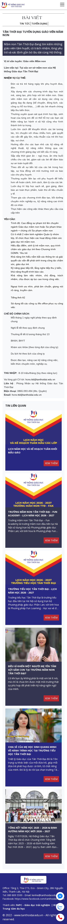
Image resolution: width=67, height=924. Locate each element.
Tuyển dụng (39, 23)
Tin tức (25, 23)
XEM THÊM (51, 463)
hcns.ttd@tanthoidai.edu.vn (40, 379)
